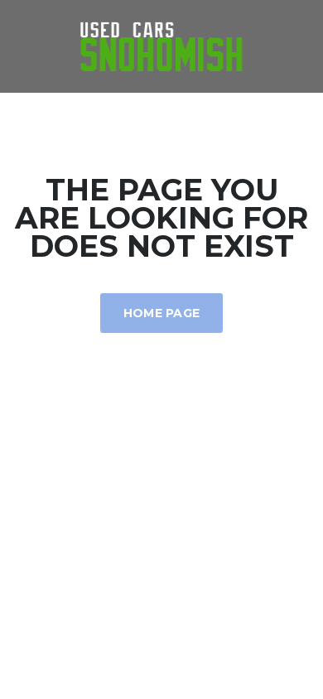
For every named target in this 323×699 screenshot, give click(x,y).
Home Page (161, 313)
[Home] (161, 45)
